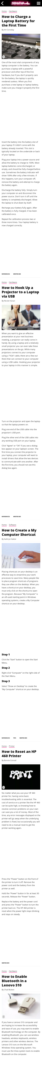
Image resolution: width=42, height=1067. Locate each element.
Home (4, 11)
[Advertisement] (21, 116)
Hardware (13, 11)
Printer (12, 746)
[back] (3, 3)
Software (12, 525)
